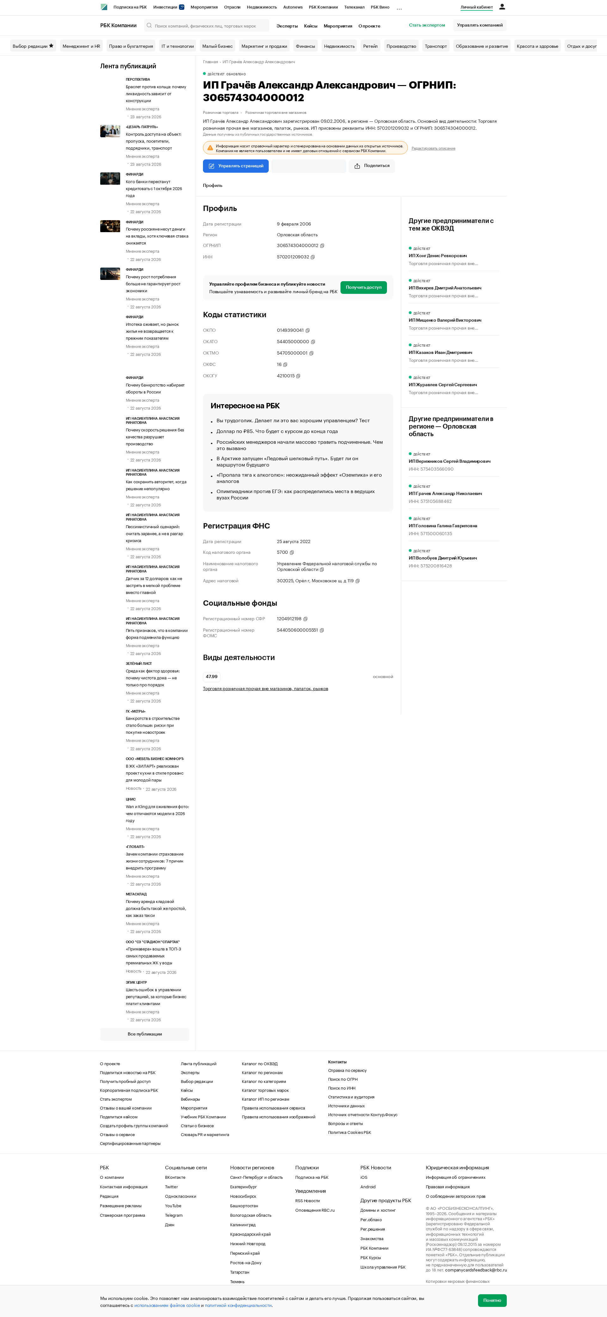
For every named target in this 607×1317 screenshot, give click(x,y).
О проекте (369, 26)
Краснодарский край (250, 1233)
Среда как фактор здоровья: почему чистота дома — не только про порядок (153, 677)
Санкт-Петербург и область (256, 1176)
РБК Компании (323, 7)
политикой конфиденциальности (238, 1304)
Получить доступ (364, 287)
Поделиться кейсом (119, 1116)
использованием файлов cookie (167, 1304)
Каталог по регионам (262, 1072)
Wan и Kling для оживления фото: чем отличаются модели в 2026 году (157, 813)
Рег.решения (372, 1228)
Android (368, 1186)
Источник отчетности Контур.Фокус (363, 1114)
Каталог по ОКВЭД (260, 1063)
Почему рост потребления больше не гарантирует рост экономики (153, 283)
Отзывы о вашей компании (125, 1107)
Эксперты (287, 26)
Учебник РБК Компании (203, 1116)
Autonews (293, 7)
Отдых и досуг (582, 45)
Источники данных (346, 1105)
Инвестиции (165, 7)
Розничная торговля (220, 112)
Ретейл (370, 45)
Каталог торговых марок (265, 1089)
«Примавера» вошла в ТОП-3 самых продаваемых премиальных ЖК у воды (153, 955)
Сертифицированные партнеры (130, 1143)
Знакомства (371, 1238)
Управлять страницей (240, 166)
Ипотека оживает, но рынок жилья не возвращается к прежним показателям (152, 330)
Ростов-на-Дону (245, 1262)
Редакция (109, 1195)
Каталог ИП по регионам (265, 1098)
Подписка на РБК (130, 7)
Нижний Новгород (248, 1243)
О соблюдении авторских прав (456, 1195)
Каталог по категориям (264, 1081)
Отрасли (232, 7)
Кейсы (310, 26)
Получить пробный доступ (125, 1081)
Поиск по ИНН (342, 1087)
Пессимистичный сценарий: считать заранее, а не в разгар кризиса (154, 533)
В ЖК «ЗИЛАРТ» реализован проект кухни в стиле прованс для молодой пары (154, 772)
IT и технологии (177, 45)
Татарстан (239, 1271)
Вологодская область (250, 1214)
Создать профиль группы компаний (134, 1125)
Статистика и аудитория (351, 1096)
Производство (401, 45)
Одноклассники (180, 1195)
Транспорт (436, 45)
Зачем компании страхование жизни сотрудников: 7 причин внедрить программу (155, 860)
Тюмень (237, 1281)
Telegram (173, 1214)
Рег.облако (371, 1219)
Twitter (171, 1186)
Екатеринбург (243, 1186)
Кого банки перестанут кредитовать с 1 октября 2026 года (154, 188)
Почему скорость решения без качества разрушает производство (155, 436)
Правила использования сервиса (273, 1107)
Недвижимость (262, 7)
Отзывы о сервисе (117, 1134)
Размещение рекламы (120, 1205)
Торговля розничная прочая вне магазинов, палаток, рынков (265, 688)
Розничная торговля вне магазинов (275, 112)
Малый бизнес (217, 45)
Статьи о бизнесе (197, 1125)
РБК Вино (380, 7)
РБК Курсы (370, 1257)
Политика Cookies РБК (349, 1131)
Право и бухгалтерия (131, 45)
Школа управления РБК (382, 1266)
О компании (112, 1176)
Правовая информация (448, 1186)
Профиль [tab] (212, 185)
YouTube (173, 1205)
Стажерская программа (122, 1214)
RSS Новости (307, 1200)
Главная (210, 61)
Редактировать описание (434, 148)
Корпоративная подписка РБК (129, 1089)
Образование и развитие (482, 45)
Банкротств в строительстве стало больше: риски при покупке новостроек (153, 724)
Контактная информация (124, 1186)
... (399, 6)
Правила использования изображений (278, 1116)
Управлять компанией (480, 25)
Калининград (243, 1224)
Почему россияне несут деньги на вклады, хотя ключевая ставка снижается (157, 235)
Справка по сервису (347, 1070)
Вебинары (190, 1098)
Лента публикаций (128, 66)
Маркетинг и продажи (264, 45)
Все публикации (145, 1034)
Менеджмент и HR (81, 45)
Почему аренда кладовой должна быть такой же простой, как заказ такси (156, 908)
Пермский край (245, 1252)
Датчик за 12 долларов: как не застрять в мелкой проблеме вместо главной (154, 585)
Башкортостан (244, 1205)
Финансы (305, 45)
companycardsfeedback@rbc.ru (476, 1269)
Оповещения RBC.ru (315, 1209)
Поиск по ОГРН (343, 1078)
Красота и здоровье (537, 45)
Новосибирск (243, 1195)
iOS (363, 1176)
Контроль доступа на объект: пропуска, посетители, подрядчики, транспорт (154, 140)
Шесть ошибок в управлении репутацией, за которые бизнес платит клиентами (156, 996)
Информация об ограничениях (456, 1176)
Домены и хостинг (378, 1209)
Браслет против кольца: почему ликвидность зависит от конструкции (156, 93)
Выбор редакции (30, 45)
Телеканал (354, 7)
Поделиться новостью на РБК (128, 1072)
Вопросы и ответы (345, 1123)
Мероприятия (204, 7)
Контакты (337, 1062)
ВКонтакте (175, 1176)
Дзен (169, 1224)
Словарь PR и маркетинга (205, 1134)
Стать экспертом (427, 25)
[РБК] (104, 7)
